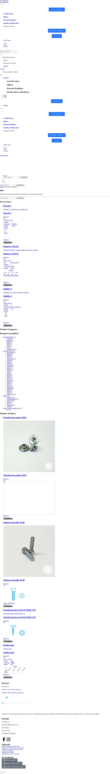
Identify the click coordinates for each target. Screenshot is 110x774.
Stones (8, 391)
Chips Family (10, 358)
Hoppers (9, 369)
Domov (2, 187)
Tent (8, 348)
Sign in (5, 60)
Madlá (8, 374)
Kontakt (5, 105)
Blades (9, 354)
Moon (8, 402)
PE (8, 410)
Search (5, 175)
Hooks (8, 368)
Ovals (8, 379)
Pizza (8, 343)
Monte (8, 377)
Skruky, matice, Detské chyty (11, 408)
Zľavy (5, 95)
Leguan (9, 340)
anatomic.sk (57, 101)
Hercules (9, 365)
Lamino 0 (9, 397)
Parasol (9, 341)
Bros (8, 357)
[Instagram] (8, 739)
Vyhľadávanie (23, 177)
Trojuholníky (10, 349)
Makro (5, 396)
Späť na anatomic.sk (56, 9)
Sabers (8, 382)
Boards (9, 355)
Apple (8, 338)
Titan (8, 406)
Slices (8, 385)
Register (5, 66)
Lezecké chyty (7, 351)
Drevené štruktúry (8, 337)
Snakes (9, 386)
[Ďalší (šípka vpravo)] (2, 773)
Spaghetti (9, 388)
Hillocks (9, 366)
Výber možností (7, 242)
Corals (8, 360)
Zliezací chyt (10, 394)
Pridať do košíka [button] (7, 519)
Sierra (8, 383)
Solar (8, 345)
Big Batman (10, 352)
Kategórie (6, 78)
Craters (9, 362)
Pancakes (9, 380)
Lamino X (9, 400)
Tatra (8, 346)
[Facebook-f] (4, 739)
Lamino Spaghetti (11, 399)
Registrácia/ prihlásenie (57, 30)
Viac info (56, 36)
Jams (8, 371)
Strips (8, 393)
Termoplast (10, 405)
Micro (8, 376)
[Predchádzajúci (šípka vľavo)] (0, 773)
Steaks (8, 389)
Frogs (8, 363)
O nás (5, 97)
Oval (8, 403)
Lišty (8, 372)
